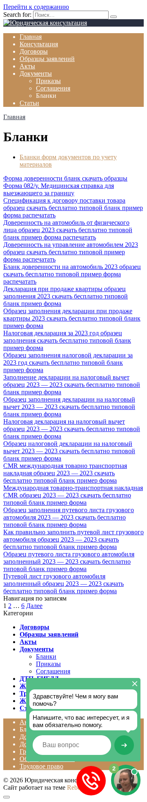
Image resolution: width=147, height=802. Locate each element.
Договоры (34, 51)
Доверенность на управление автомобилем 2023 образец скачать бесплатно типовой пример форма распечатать (70, 252)
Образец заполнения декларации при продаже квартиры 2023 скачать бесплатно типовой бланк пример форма (71, 318)
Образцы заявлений (47, 58)
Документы (36, 73)
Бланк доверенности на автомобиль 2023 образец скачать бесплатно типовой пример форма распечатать (72, 274)
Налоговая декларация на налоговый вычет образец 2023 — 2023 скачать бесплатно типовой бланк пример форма (71, 429)
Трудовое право (41, 766)
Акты (27, 66)
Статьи (29, 102)
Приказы (48, 80)
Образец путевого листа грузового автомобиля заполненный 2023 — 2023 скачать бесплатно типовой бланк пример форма (68, 561)
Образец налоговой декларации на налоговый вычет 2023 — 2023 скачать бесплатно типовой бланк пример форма (69, 451)
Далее (34, 605)
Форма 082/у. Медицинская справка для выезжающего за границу (58, 189)
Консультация (39, 44)
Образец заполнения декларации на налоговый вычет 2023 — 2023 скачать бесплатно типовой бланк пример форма (69, 407)
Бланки (46, 656)
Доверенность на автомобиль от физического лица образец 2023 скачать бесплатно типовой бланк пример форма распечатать (67, 230)
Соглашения (53, 88)
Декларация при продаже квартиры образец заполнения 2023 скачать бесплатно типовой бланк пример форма (65, 296)
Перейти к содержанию (36, 6)
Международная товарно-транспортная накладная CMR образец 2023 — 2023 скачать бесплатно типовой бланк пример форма (73, 495)
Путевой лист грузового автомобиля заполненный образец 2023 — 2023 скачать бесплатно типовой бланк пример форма (63, 583)
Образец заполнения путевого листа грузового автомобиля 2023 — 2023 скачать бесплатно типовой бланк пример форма (68, 517)
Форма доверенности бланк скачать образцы (65, 178)
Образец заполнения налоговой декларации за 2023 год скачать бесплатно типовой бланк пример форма (68, 362)
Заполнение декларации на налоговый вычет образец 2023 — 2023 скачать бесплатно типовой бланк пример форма (71, 384)
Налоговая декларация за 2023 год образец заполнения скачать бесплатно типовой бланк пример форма (67, 340)
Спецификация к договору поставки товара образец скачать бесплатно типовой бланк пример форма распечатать (73, 208)
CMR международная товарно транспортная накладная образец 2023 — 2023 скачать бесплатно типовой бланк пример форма (65, 473)
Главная (31, 36)
